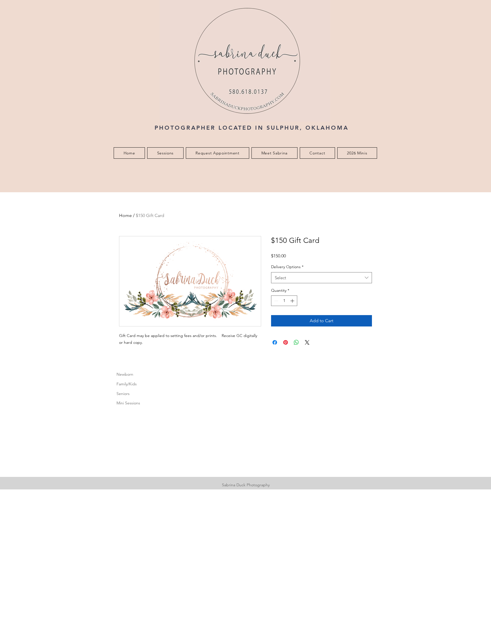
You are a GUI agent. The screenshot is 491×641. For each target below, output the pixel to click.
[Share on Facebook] (274, 342)
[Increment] (292, 301)
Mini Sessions (128, 403)
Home (125, 215)
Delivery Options (287, 266)
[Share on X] (307, 342)
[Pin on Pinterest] (285, 342)
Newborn (124, 374)
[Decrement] (275, 301)
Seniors (123, 393)
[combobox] (321, 277)
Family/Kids (126, 383)
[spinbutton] (284, 301)
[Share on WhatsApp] (296, 342)
